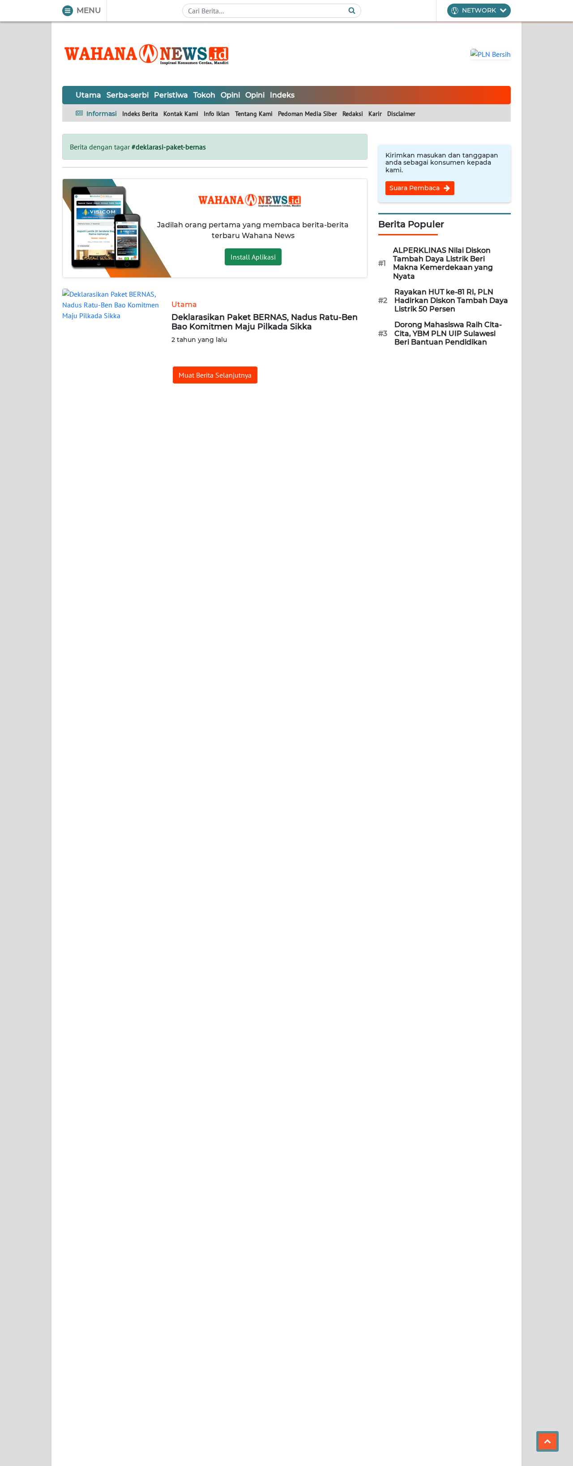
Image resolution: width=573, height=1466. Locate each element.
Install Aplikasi (253, 256)
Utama (88, 95)
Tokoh (204, 95)
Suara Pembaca (415, 188)
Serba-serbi (128, 95)
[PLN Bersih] (490, 53)
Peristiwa (171, 95)
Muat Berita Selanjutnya (215, 375)
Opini (230, 95)
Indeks (282, 95)
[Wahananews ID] (151, 53)
